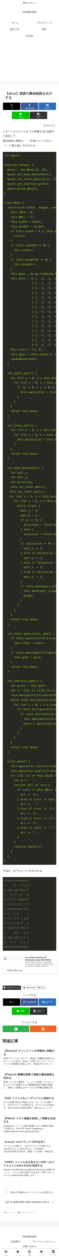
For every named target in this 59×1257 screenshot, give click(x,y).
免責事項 (15, 1241)
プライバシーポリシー (43, 1241)
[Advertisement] (29, 62)
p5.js (42, 987)
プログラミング (13, 987)
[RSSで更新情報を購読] (43, 1029)
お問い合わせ (29, 1246)
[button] (38, 115)
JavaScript (30, 987)
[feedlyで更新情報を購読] (16, 1029)
